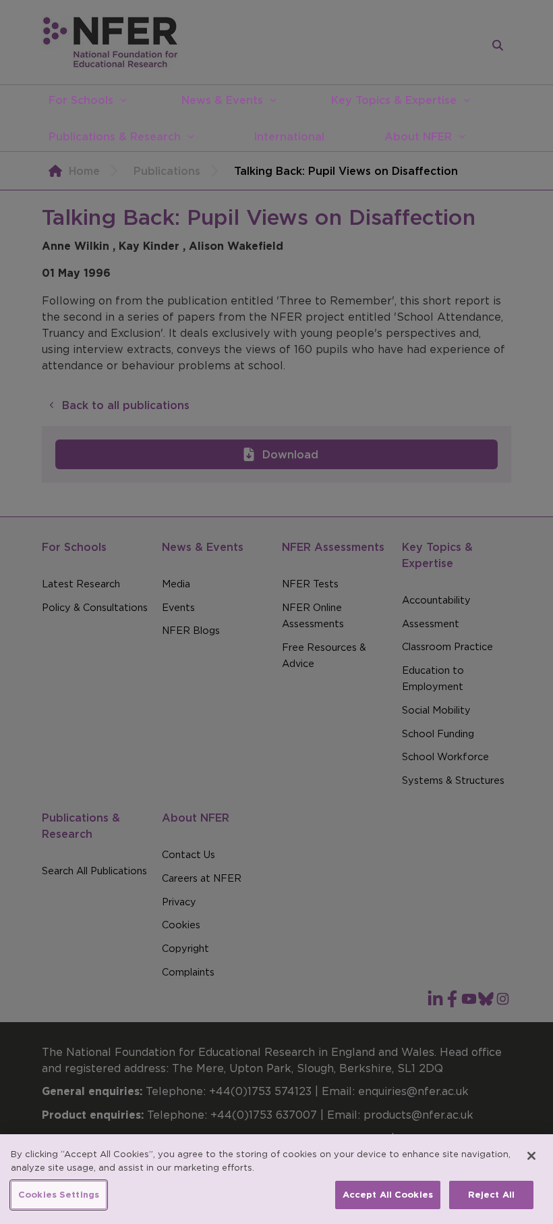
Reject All (491, 1194)
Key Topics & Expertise (394, 100)
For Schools (81, 100)
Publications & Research (115, 136)
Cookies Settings (58, 1194)
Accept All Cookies (388, 1194)
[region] (276, 1179)
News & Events (222, 100)
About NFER (418, 136)
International (289, 136)
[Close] (531, 1156)
